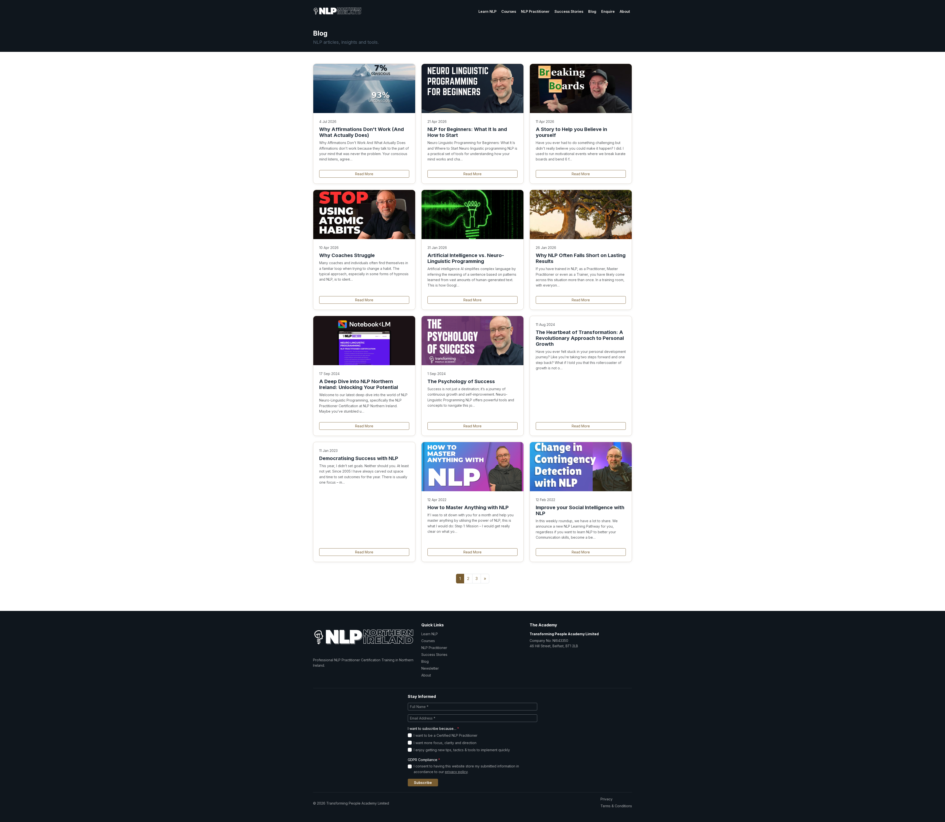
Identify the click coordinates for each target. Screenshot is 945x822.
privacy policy (456, 772)
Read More (364, 174)
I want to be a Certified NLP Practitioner (445, 735)
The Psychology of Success (461, 381)
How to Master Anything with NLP (468, 507)
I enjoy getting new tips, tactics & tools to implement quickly (462, 750)
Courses (508, 11)
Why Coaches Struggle (347, 255)
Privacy (606, 799)
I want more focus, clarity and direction (445, 743)
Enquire (608, 11)
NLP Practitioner (535, 11)
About (625, 11)
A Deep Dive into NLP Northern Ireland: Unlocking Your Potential (358, 384)
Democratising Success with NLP (358, 458)
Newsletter (430, 668)
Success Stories (568, 11)
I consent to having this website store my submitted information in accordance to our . (466, 769)
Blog (592, 11)
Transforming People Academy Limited (564, 634)
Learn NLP (487, 11)
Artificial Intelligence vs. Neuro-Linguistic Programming (465, 258)
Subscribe (423, 782)
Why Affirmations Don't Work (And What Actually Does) (361, 132)
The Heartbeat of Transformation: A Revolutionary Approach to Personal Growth (580, 338)
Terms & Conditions (616, 806)
